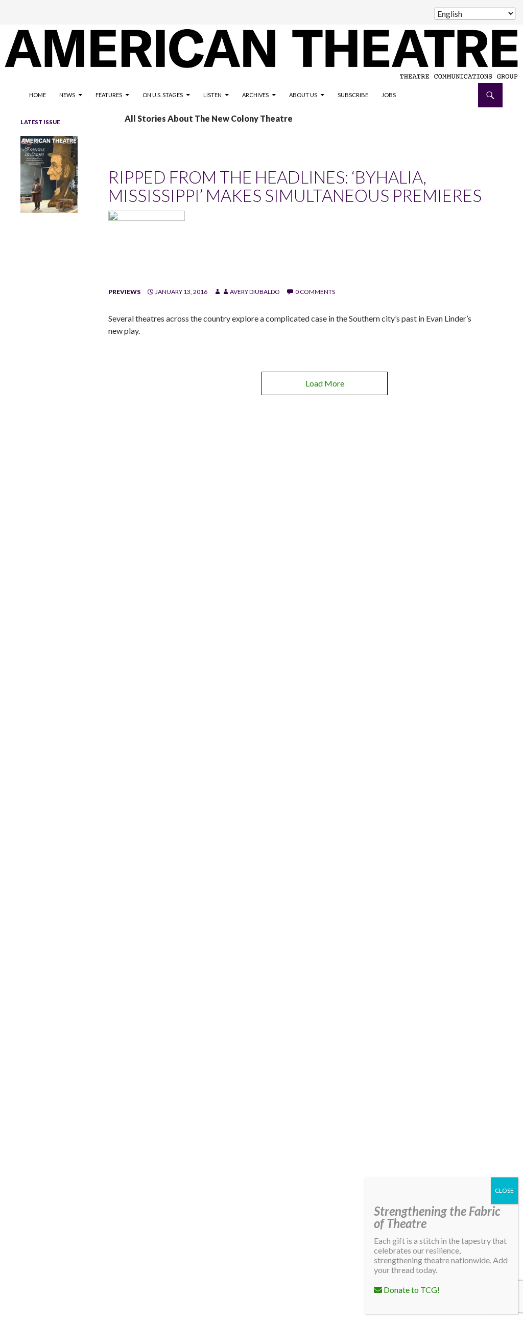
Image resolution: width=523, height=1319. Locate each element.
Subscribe (353, 95)
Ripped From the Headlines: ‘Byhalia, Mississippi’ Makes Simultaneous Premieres (295, 186)
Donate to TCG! (411, 1289)
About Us (303, 95)
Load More (324, 383)
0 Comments (315, 291)
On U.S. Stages (162, 95)
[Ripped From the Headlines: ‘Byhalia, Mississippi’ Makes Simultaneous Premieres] (146, 248)
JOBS (389, 95)
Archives (255, 95)
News (67, 95)
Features (109, 95)
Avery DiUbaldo (255, 291)
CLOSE (504, 1190)
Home (37, 95)
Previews (124, 291)
